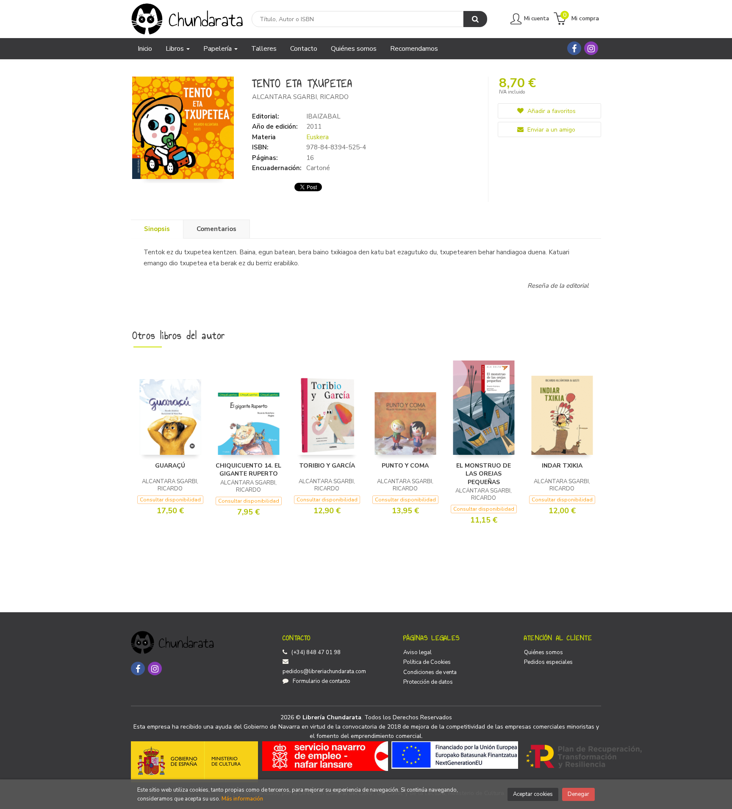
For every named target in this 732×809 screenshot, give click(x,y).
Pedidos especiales (548, 662)
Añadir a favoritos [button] (551, 111)
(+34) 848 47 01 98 (316, 652)
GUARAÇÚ (170, 466)
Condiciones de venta (430, 672)
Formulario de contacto (321, 681)
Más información (242, 799)
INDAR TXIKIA (562, 466)
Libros (176, 48)
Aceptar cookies (533, 794)
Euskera (317, 137)
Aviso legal (417, 652)
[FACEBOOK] (574, 48)
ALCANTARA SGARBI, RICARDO (300, 97)
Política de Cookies (427, 662)
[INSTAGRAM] (591, 48)
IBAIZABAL (323, 116)
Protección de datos (428, 682)
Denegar (578, 794)
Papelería (218, 48)
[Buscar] (475, 19)
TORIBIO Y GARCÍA (327, 466)
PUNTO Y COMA (405, 466)
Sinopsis (157, 229)
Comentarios (216, 229)
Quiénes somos (543, 652)
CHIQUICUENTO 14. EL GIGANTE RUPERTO (248, 470)
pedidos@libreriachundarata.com (324, 671)
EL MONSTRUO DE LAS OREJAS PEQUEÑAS (483, 474)
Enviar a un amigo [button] (550, 130)
